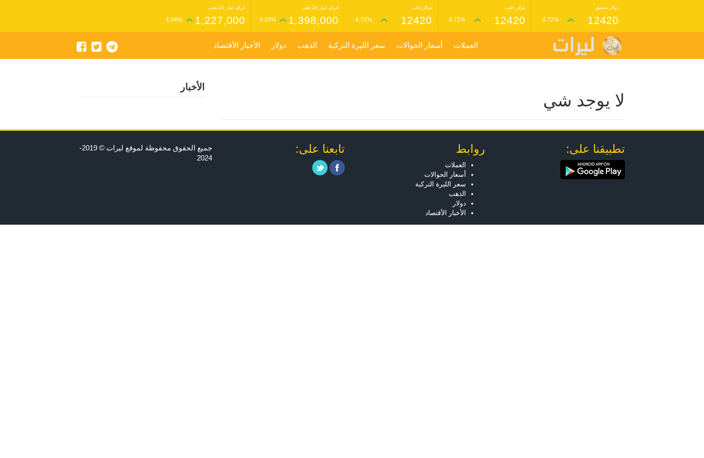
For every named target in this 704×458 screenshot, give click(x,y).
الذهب (307, 45)
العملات (466, 45)
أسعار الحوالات (419, 45)
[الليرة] (582, 46)
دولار (278, 45)
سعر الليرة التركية (356, 45)
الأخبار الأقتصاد (237, 45)
